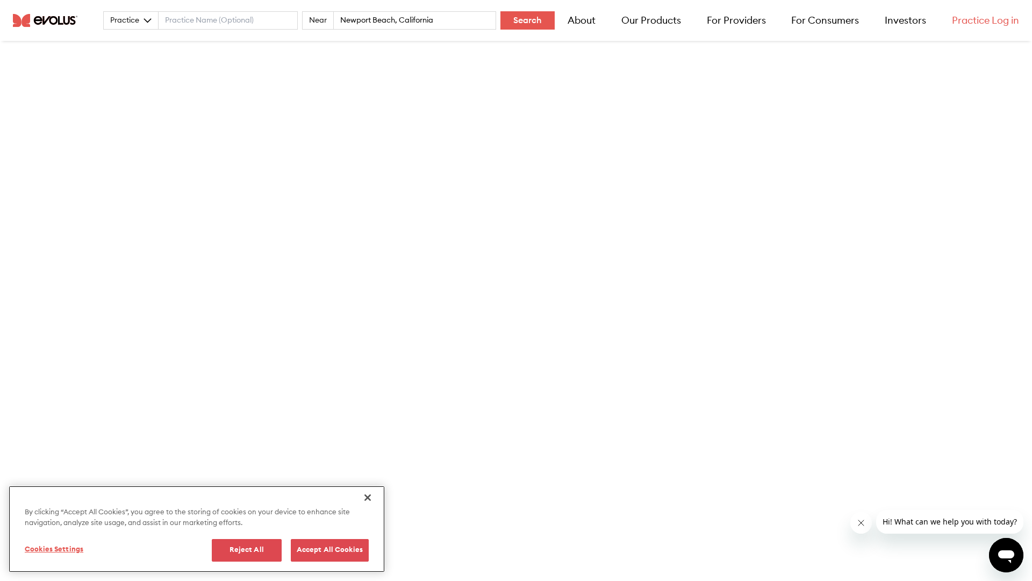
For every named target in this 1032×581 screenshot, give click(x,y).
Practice (124, 20)
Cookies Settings (54, 549)
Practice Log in (985, 20)
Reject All (247, 550)
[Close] (367, 497)
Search (527, 20)
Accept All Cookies (330, 550)
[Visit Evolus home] (48, 20)
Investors (905, 20)
